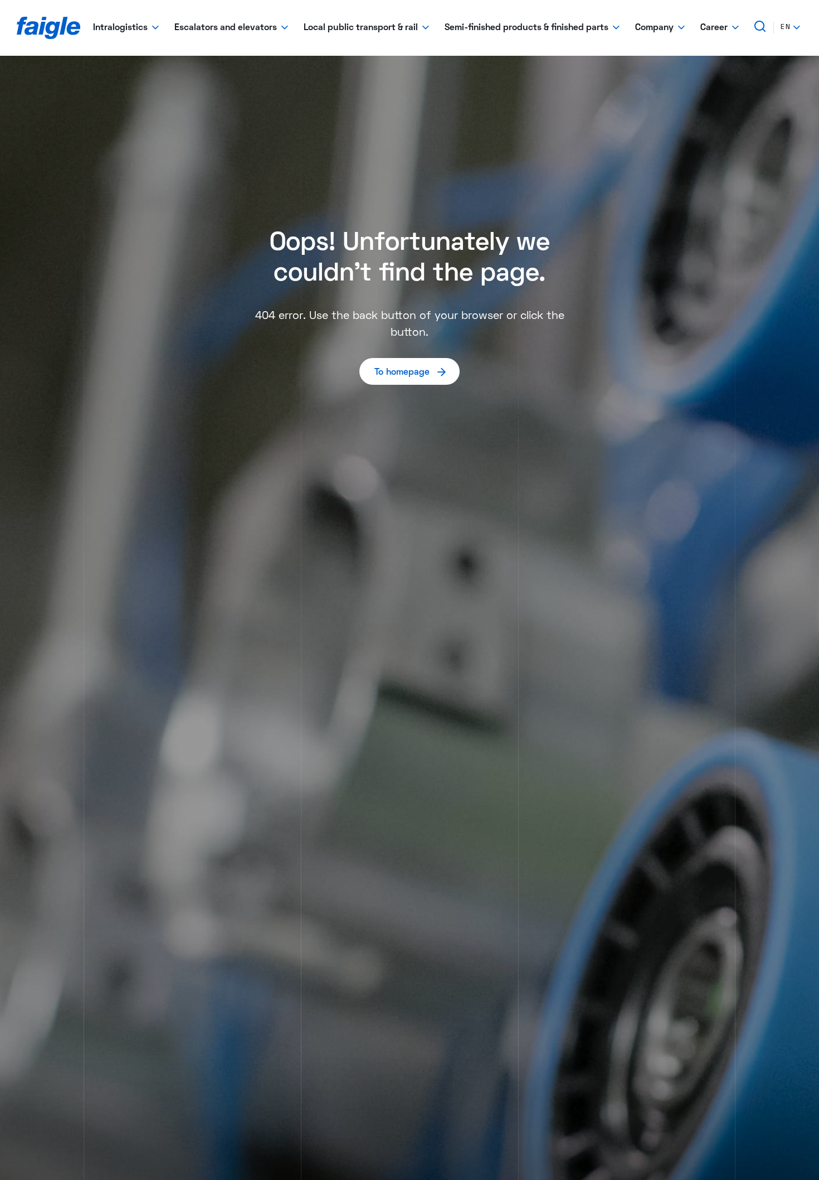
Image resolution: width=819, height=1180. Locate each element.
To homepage (402, 372)
